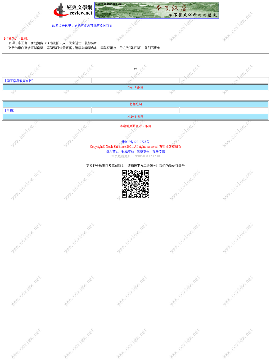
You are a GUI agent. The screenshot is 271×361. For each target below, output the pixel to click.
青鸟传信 (158, 151)
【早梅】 (9, 110)
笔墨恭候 (143, 151)
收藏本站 (127, 151)
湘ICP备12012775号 (135, 142)
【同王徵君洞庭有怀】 (19, 81)
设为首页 (112, 151)
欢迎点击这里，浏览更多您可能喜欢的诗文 (82, 25)
